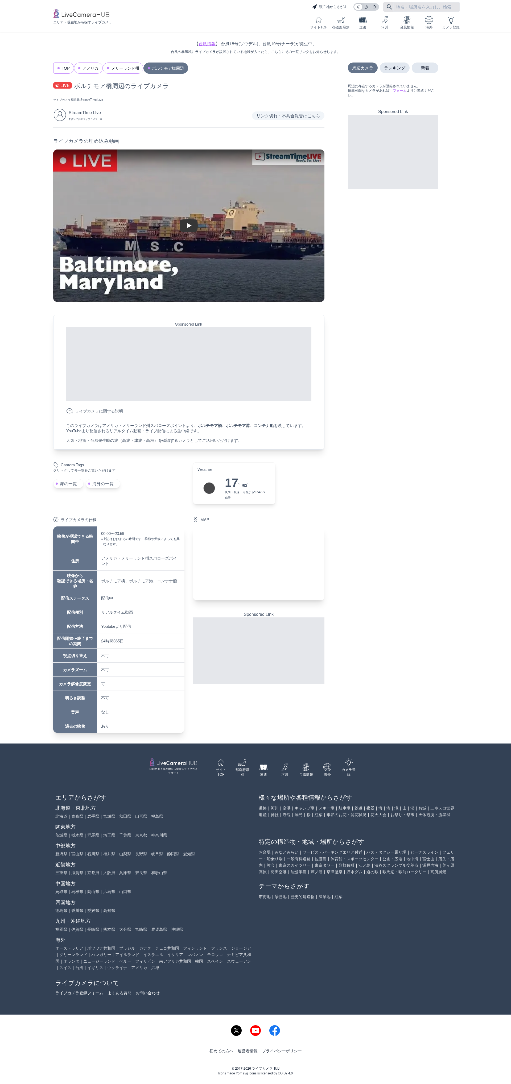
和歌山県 (159, 872)
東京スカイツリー (295, 865)
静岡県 (173, 853)
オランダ (71, 961)
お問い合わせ (148, 992)
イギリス (95, 967)
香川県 (77, 910)
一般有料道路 (299, 858)
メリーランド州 (125, 68)
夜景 (370, 808)
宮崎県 (141, 929)
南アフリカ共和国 (175, 961)
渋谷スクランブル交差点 (396, 865)
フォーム (400, 90)
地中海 (412, 858)
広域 (155, 967)
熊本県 (109, 929)
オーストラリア (69, 948)
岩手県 (93, 816)
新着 (425, 68)
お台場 (265, 852)
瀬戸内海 (430, 865)
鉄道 (358, 808)
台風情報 (407, 27)
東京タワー (325, 865)
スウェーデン (239, 961)
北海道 (61, 816)
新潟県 (61, 853)
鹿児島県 (159, 929)
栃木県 (77, 835)
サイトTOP (318, 27)
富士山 (428, 858)
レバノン (195, 954)
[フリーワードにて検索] (389, 7)
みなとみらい (287, 852)
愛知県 (189, 853)
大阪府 (109, 872)
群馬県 (93, 835)
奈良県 (141, 872)
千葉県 (125, 835)
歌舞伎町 (347, 865)
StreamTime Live (91, 99)
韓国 (199, 961)
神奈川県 (159, 835)
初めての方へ (221, 1050)
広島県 (109, 891)
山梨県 (125, 853)
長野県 (141, 853)
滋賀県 (77, 872)
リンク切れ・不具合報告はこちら (288, 116)
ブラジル (127, 948)
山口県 (125, 891)
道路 (362, 27)
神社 (275, 814)
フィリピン (145, 961)
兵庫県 (125, 872)
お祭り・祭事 (402, 814)
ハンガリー (101, 954)
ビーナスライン (424, 852)
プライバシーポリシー (282, 1050)
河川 (384, 27)
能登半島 (299, 871)
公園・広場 (392, 858)
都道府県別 (340, 27)
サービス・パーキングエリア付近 (332, 852)
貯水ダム (354, 871)
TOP (66, 68)
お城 (422, 808)
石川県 (93, 853)
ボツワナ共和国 (101, 948)
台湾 (79, 967)
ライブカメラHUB (265, 1068)
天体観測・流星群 (434, 814)
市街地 (265, 896)
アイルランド (127, 954)
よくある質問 (119, 992)
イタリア (175, 954)
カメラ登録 (451, 27)
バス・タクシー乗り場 (386, 852)
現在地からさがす (333, 6)
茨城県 (61, 835)
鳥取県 (61, 891)
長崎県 (93, 929)
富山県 (77, 853)
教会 (271, 865)
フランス (219, 948)
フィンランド (195, 948)
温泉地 (325, 896)
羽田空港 (279, 871)
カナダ (145, 948)
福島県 (157, 816)
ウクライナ (117, 967)
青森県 (77, 816)
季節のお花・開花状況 (346, 814)
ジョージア (241, 948)
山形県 (141, 816)
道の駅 (372, 871)
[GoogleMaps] (258, 563)
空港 (287, 808)
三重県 (61, 872)
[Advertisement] (188, 364)
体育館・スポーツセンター (354, 858)
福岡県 (61, 929)
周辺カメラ (362, 68)
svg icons (250, 1073)
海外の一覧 (103, 483)
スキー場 (327, 808)
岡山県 (93, 891)
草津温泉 (335, 871)
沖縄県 (177, 929)
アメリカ (90, 68)
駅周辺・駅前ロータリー (404, 871)
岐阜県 (157, 853)
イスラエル (153, 954)
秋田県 (125, 816)
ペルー (125, 961)
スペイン (215, 961)
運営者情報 (248, 1050)
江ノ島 (364, 865)
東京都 (141, 835)
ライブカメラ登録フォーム (79, 992)
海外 (429, 27)
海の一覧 (68, 483)
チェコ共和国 (167, 948)
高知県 (109, 910)
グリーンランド (73, 954)
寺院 (287, 814)
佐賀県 (77, 929)
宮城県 (109, 816)
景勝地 (281, 896)
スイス (65, 967)
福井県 (109, 853)
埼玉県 (109, 835)
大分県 (125, 929)
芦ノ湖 (317, 871)
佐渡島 (321, 858)
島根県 (77, 891)
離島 (299, 814)
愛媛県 (93, 910)
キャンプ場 (305, 808)
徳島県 (61, 910)
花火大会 (378, 814)
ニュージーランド (99, 961)
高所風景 (438, 871)
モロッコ (215, 954)
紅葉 (319, 814)
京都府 (93, 872)
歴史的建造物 (303, 896)
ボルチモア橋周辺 (168, 68)
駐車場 (345, 808)
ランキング (394, 68)
